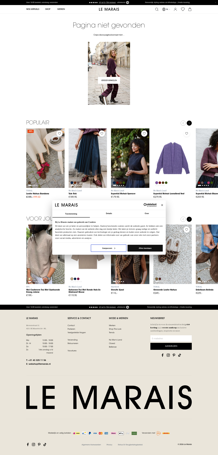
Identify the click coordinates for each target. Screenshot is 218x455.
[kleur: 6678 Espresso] (121, 176)
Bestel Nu (130, 278)
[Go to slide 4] (36, 159)
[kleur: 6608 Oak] (72, 272)
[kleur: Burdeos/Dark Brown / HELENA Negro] (160, 272)
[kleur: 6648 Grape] (117, 176)
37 (42, 165)
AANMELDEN (171, 346)
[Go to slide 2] (75, 164)
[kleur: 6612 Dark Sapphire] (72, 176)
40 (58, 165)
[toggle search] (156, 9)
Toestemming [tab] (71, 214)
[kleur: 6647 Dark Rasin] (78, 272)
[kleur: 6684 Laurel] (124, 176)
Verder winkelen (109, 80)
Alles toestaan (145, 248)
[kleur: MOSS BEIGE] (114, 272)
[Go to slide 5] (123, 164)
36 (36, 165)
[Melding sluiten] (215, 2)
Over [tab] (147, 213)
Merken (61, 9)
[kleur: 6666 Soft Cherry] (209, 176)
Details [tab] (109, 213)
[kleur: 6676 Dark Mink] (78, 176)
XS (73, 171)
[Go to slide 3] (34, 159)
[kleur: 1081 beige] (29, 272)
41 (31, 171)
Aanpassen (107, 248)
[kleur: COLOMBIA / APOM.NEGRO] (199, 272)
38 (47, 165)
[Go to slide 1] (30, 159)
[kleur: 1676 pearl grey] (33, 272)
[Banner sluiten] (162, 205)
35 (31, 165)
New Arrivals (32, 9)
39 (53, 165)
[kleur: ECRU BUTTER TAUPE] (121, 272)
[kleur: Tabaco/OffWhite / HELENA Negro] (156, 272)
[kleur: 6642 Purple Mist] (156, 176)
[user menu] (175, 9)
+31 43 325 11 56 (37, 360)
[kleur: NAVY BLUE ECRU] (117, 272)
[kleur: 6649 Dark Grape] (75, 176)
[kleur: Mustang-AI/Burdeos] (29, 176)
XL (95, 171)
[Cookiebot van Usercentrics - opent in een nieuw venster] (145, 205)
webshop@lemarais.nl (40, 364)
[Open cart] (190, 9)
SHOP (47, 9)
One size (118, 267)
